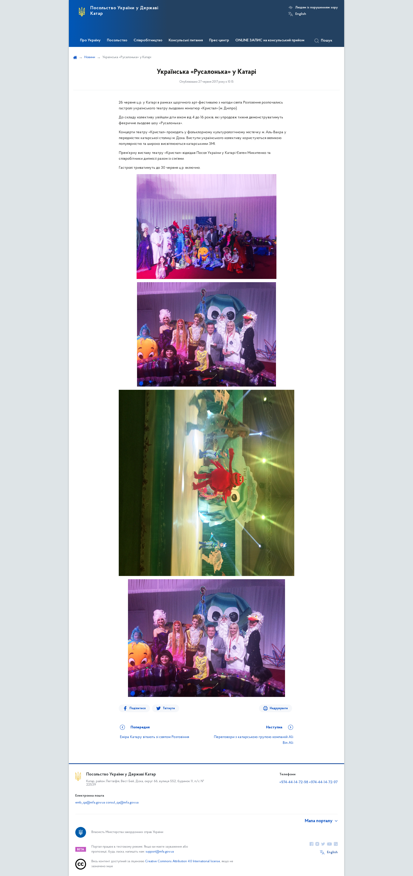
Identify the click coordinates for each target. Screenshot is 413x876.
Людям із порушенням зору (316, 7)
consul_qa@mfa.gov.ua (122, 802)
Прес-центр (219, 40)
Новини (89, 57)
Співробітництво (148, 40)
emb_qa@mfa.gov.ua (90, 802)
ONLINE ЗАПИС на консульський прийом (269, 40)
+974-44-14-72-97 (323, 782)
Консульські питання (186, 40)
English (300, 14)
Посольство (117, 40)
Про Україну (90, 40)
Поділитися (137, 708)
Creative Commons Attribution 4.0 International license (182, 861)
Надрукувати (279, 708)
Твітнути (169, 708)
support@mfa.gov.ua (160, 851)
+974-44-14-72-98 (293, 782)
